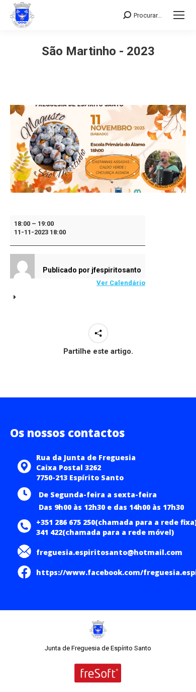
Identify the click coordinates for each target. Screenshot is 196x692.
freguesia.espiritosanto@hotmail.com (109, 552)
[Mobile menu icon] (179, 15)
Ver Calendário (120, 283)
